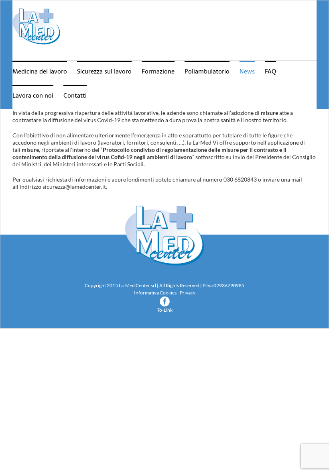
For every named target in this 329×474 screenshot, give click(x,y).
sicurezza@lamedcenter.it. (75, 186)
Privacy (187, 293)
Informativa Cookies (155, 293)
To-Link (165, 310)
